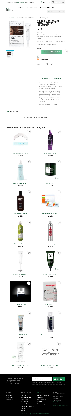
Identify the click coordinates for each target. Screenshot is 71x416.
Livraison (23, 395)
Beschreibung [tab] (45, 78)
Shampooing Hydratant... (20, 214)
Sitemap (23, 408)
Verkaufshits (9, 400)
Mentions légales (26, 397)
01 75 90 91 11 (21, 2)
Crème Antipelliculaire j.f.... (21, 274)
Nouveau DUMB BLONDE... (20, 335)
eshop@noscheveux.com (60, 405)
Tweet (47, 64)
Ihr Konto (41, 392)
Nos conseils (32, 8)
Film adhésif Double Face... (20, 153)
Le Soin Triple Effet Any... (20, 183)
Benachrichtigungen (43, 404)
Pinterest (51, 64)
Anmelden (40, 397)
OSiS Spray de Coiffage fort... (50, 244)
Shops (23, 410)
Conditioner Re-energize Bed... (20, 244)
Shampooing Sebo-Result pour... (50, 335)
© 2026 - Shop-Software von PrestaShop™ (35, 414)
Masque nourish (50, 183)
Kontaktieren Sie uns (27, 406)
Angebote (9, 395)
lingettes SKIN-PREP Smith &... (50, 214)
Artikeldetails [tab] (57, 78)
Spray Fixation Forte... (50, 153)
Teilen (43, 64)
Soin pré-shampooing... (50, 274)
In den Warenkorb (51, 52)
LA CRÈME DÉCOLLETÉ (20, 304)
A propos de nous (47, 8)
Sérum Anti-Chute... (50, 304)
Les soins (21, 8)
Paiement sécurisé (26, 404)
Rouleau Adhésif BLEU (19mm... (50, 365)
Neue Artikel (9, 397)
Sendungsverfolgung (43, 395)
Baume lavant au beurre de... (20, 365)
